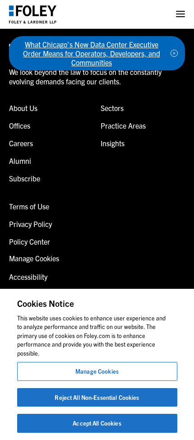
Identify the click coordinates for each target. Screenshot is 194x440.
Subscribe (24, 178)
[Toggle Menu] (180, 14)
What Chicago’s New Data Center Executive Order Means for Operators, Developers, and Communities (91, 53)
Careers (21, 143)
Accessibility (28, 276)
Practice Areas (123, 125)
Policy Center (29, 241)
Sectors (112, 107)
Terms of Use (29, 206)
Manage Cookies (97, 371)
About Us (23, 107)
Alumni (20, 160)
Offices (19, 125)
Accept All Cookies (97, 423)
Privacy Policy (30, 223)
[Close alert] (174, 53)
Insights (113, 143)
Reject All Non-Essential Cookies (97, 397)
